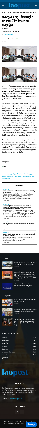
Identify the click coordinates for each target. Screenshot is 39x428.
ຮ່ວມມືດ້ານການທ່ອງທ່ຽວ (28, 176)
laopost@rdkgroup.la (15, 399)
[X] (8, 38)
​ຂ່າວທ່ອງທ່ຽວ (10, 12)
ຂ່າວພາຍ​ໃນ (6, 189)
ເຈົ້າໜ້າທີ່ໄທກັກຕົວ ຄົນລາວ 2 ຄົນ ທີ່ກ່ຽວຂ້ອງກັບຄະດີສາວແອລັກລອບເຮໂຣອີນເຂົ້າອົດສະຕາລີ (25, 310)
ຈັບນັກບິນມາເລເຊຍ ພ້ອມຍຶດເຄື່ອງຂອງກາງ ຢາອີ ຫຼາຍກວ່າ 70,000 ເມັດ (25, 300)
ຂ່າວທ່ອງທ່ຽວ (30, 174)
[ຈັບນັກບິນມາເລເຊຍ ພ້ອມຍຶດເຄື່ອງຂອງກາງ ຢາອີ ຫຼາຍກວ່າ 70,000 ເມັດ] (7, 302)
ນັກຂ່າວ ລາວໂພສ (8, 34)
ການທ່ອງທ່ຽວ (9, 174)
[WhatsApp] (17, 38)
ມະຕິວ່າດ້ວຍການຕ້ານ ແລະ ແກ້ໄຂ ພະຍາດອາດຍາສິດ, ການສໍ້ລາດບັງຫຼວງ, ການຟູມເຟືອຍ (19, 224)
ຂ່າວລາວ (4, 176)
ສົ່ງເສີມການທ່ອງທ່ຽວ (18, 176)
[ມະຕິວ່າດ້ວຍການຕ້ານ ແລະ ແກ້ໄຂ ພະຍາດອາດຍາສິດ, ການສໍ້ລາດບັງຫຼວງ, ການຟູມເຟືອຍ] (7, 286)
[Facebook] (4, 38)
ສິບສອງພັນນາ (10, 176)
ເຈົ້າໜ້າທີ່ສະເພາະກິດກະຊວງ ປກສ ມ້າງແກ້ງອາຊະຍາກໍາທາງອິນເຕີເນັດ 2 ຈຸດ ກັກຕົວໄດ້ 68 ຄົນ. (19, 191)
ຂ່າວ (25, 174)
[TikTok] (17, 412)
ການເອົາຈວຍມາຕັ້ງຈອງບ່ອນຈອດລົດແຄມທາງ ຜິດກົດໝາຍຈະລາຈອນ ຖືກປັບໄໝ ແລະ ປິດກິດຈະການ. (19, 234)
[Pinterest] (12, 38)
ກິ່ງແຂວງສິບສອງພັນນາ (18, 174)
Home (3, 12)
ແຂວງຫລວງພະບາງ (6, 178)
